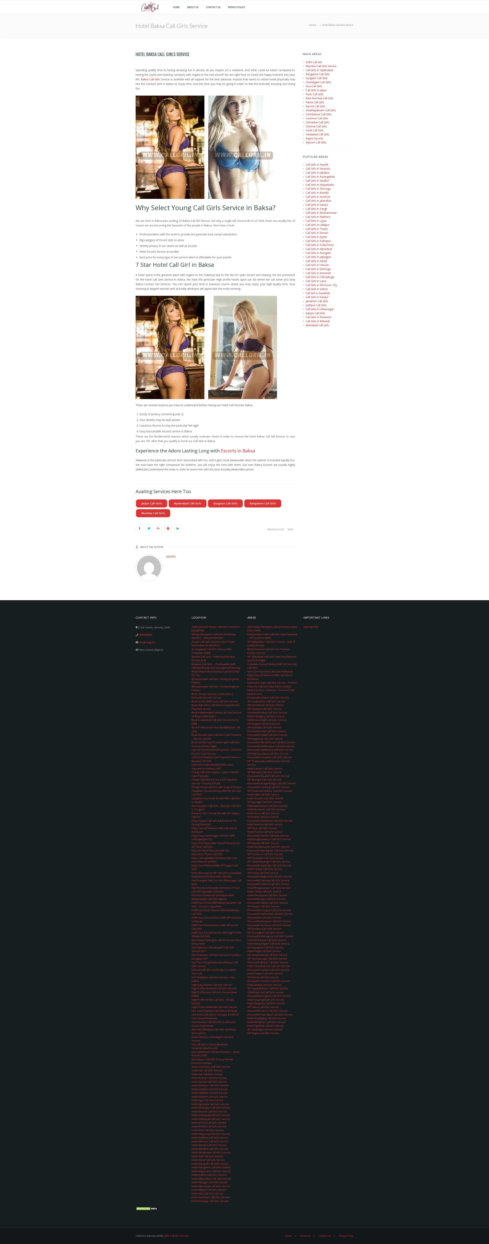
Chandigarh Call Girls (318, 82)
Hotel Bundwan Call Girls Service (266, 809)
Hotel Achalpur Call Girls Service (210, 1085)
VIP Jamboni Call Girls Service (264, 917)
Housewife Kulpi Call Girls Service (266, 731)
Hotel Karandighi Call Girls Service (267, 720)
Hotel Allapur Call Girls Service (209, 1189)
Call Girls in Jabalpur (318, 172)
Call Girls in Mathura (318, 217)
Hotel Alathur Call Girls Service (209, 1175)
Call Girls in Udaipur (317, 225)
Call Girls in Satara (317, 205)
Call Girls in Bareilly (317, 192)
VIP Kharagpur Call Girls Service (265, 932)
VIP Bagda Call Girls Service (263, 1033)
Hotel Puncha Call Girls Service (265, 831)
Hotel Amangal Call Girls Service (210, 1201)
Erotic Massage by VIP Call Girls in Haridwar (216, 873)
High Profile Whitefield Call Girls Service (214, 1007)
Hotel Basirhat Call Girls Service (265, 992)
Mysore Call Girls (316, 142)
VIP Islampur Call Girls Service (264, 709)
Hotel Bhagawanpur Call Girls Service (268, 888)
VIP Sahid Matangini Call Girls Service (268, 861)
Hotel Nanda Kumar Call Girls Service (268, 846)
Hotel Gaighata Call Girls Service (266, 1003)
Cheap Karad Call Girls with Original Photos (216, 787)
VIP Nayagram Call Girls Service (265, 947)
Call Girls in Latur (316, 281)
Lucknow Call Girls (317, 118)
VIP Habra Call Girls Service (263, 1007)
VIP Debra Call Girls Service (263, 977)
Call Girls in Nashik (317, 164)
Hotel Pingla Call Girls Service (264, 951)
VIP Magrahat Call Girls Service (265, 738)
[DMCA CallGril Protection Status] (147, 1208)
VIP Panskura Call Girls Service (265, 854)
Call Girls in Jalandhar (318, 200)
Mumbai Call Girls (153, 513)
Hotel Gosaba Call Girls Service (265, 798)
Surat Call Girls (314, 130)
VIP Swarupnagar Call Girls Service (267, 958)
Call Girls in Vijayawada (320, 184)
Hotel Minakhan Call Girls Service (266, 1022)
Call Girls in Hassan (317, 265)
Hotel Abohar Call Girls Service (209, 1078)
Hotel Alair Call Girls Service (207, 1156)
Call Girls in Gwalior (317, 180)
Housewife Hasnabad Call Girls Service (270, 1014)
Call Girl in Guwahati (318, 293)
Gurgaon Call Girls (225, 503)
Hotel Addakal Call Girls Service (210, 1092)
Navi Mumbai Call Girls (319, 98)
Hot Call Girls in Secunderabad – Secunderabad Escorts (210, 1046)
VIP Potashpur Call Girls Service (265, 858)
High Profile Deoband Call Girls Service (214, 988)
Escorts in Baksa (238, 450)
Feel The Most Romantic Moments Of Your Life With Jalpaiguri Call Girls (216, 889)
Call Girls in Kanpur (317, 297)
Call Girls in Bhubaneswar (321, 213)
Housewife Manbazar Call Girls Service (269, 820)
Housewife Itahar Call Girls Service (267, 712)
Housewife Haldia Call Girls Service (267, 902)
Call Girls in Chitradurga (320, 277)
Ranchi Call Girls (315, 106)
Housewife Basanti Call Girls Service (268, 776)
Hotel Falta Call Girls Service (263, 794)
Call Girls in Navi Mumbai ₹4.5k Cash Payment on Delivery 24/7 (212, 766)
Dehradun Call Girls (317, 122)
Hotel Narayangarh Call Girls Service (268, 943)
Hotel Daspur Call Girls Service (265, 973)
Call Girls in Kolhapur (318, 241)
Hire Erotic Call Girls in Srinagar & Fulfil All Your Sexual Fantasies (215, 1016)
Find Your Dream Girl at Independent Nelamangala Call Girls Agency (213, 897)
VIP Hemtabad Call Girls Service (265, 705)
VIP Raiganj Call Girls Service (263, 723)
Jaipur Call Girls (151, 503)
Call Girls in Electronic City (321, 285)
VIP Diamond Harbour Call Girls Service (269, 791)
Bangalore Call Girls (263, 503)
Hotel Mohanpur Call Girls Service (266, 940)
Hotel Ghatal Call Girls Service (264, 984)
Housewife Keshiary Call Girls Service (269, 925)
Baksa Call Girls (150, 79)
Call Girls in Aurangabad (320, 176)
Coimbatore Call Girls (319, 114)
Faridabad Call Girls (317, 134)
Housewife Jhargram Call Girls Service (269, 921)
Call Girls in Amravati (318, 273)
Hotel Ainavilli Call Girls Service (209, 1111)
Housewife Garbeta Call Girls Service (268, 981)
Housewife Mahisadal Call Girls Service (270, 914)
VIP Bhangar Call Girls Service (264, 779)
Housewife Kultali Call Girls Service (267, 735)
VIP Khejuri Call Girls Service (263, 906)
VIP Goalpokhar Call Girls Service (266, 701)
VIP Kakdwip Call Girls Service (264, 727)
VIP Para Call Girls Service (262, 828)
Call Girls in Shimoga (318, 188)
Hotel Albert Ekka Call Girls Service (211, 1178)
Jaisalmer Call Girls (317, 301)
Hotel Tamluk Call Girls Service (264, 869)
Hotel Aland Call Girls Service (208, 1160)
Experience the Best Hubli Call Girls (212, 876)
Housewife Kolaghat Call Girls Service (269, 910)
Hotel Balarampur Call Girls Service (267, 805)
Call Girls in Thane (317, 229)
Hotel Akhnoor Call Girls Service (210, 1141)
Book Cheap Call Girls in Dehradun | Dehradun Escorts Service (212, 695)
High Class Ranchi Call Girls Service (212, 984)
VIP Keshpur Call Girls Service (264, 928)
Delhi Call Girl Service (176, 1235)
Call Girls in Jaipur (316, 90)
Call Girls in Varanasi (318, 168)
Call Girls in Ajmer (316, 237)
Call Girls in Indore (317, 289)
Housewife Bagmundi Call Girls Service (269, 876)
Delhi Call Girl (314, 62)
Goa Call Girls (314, 86)
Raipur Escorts (314, 138)
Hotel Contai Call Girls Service (264, 891)
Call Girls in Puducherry (320, 245)
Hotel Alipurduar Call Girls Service (211, 1186)
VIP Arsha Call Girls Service (262, 873)
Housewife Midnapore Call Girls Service (270, 936)
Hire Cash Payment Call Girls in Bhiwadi (214, 1010)
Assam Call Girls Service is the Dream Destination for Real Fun (213, 643)
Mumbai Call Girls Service (321, 66)
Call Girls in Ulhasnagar (320, 309)
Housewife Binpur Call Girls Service (267, 962)
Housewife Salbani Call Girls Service (268, 884)
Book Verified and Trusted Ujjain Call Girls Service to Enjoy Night (216, 744)
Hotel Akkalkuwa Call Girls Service (211, 1152)
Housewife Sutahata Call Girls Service (269, 865)
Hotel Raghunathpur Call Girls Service (269, 839)
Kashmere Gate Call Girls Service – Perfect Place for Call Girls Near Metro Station (271, 684)
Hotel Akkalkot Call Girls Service (210, 1148)
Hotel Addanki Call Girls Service (210, 1096)
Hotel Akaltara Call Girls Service (210, 1137)
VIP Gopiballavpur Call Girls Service (267, 988)
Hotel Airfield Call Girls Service (209, 1122)
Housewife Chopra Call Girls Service (268, 697)
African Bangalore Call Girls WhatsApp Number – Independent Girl (214, 636)
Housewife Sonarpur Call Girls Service (269, 757)
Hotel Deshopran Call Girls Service (267, 895)
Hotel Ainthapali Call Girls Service (211, 1115)
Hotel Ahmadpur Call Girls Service (211, 1107)
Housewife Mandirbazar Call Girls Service (271, 742)
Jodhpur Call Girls (316, 305)
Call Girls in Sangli (316, 209)
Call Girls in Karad (316, 261)
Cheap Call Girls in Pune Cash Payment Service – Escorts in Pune (214, 781)
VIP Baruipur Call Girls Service (264, 772)
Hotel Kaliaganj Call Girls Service (266, 716)
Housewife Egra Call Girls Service (266, 899)
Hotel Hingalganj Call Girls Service (266, 1018)
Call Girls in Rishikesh (318, 317)
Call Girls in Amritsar (318, 196)
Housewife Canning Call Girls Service (268, 787)
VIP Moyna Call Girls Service (263, 843)
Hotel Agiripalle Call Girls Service (210, 1104)
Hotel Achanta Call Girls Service (210, 1089)
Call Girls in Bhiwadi (318, 321)
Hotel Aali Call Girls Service (207, 1070)
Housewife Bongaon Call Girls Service (269, 996)
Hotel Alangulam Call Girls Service (211, 1167)
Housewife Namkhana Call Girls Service (270, 749)
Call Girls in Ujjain (316, 221)
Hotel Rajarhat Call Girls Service (265, 1025)
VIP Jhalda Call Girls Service (263, 817)
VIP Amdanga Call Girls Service (265, 1029)
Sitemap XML (310, 627)
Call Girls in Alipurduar (319, 249)
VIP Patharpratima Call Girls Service (267, 753)
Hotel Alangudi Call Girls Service (210, 1163)
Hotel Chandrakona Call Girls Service (268, 966)
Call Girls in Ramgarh (318, 253)
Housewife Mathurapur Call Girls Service (270, 746)
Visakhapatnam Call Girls (321, 110)
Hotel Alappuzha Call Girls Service (211, 1171)
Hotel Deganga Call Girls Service (265, 999)
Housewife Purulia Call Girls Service (268, 835)
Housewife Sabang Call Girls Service (268, 880)
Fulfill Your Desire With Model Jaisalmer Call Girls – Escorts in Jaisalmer (216, 904)
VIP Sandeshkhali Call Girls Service (267, 955)
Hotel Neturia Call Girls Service (265, 824)
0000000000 (145, 635)
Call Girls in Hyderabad (319, 70)
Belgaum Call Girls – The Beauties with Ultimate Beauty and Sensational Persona (216, 666)
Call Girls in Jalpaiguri (318, 257)
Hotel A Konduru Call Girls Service (211, 1066)
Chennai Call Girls (316, 126)
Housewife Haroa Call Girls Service (267, 1010)
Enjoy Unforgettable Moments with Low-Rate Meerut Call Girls (214, 859)
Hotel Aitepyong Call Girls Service (211, 1134)
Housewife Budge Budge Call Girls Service (271, 783)
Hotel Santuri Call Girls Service (264, 768)
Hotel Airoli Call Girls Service (208, 1130)
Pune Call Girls (314, 94)
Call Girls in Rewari (317, 233)
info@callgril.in (147, 642)
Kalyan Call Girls (315, 313)
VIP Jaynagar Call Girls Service (264, 802)
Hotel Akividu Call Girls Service (209, 1145)
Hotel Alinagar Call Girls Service (210, 1182)
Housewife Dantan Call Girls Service (268, 970)
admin (171, 556)
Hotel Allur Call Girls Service (207, 1193)
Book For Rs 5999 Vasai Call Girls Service (215, 701)
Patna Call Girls (315, 102)
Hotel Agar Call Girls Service (207, 1100)
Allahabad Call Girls (317, 325)
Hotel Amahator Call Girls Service (211, 1197)
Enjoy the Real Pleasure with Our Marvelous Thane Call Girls (210, 852)
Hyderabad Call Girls (187, 503)
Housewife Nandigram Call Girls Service (270, 850)
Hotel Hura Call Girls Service (263, 813)
